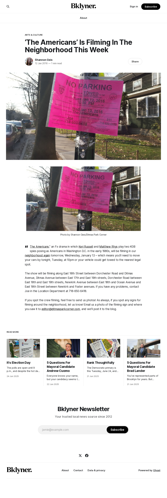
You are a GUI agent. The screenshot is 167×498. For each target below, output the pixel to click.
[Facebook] (86, 455)
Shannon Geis (44, 59)
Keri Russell (86, 246)
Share (135, 61)
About (83, 17)
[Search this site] (8, 6)
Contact (78, 470)
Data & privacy (96, 470)
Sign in (134, 6)
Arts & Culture (34, 34)
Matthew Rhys (108, 246)
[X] (80, 455)
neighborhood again (37, 255)
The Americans (39, 246)
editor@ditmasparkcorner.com (61, 309)
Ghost (156, 470)
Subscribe (151, 6)
